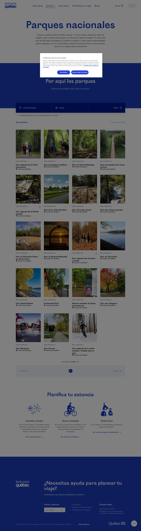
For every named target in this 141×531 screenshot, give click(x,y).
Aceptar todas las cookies (79, 72)
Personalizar (63, 72)
